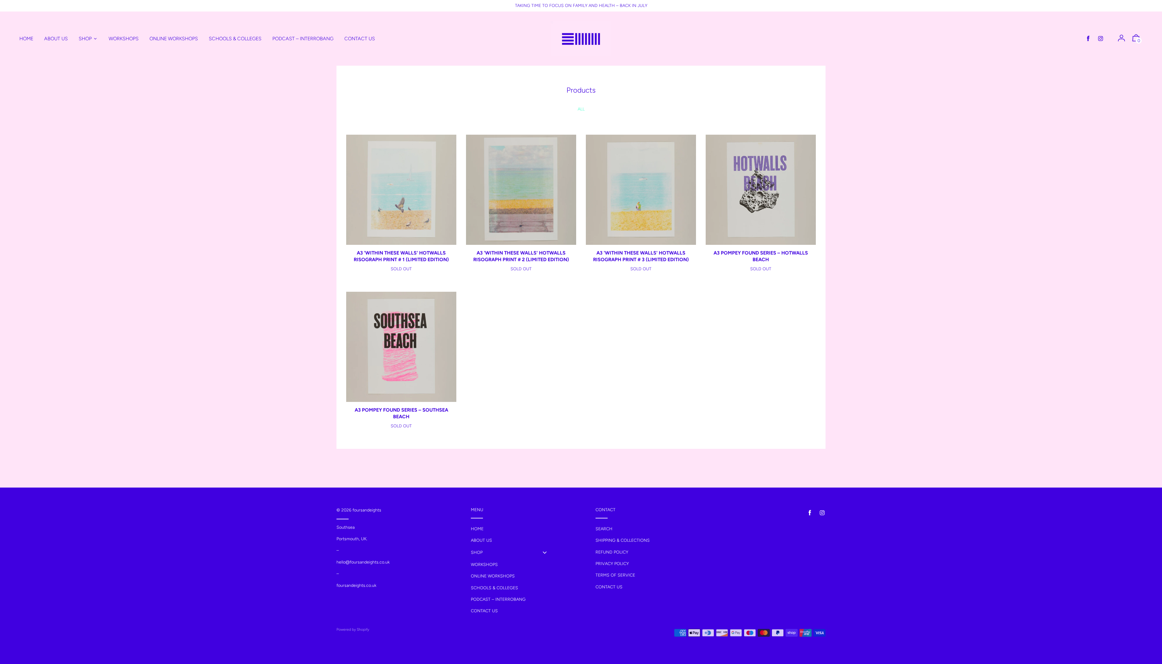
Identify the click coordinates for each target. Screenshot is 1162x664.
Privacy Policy (612, 563)
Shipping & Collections (623, 540)
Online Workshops (493, 576)
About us (481, 540)
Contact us (484, 610)
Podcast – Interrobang (498, 599)
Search (604, 528)
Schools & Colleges (494, 587)
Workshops (484, 564)
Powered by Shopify (352, 629)
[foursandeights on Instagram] (1100, 38)
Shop (477, 552)
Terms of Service (615, 575)
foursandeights (367, 510)
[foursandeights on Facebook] (1088, 38)
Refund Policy (612, 552)
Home (477, 528)
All (581, 109)
